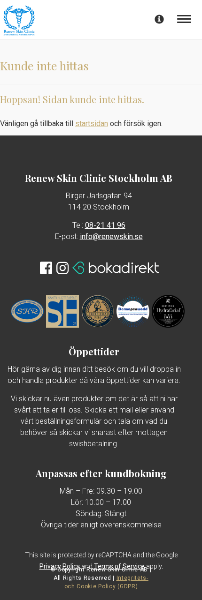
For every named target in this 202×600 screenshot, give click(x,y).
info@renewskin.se (111, 236)
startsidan (91, 123)
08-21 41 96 (105, 225)
